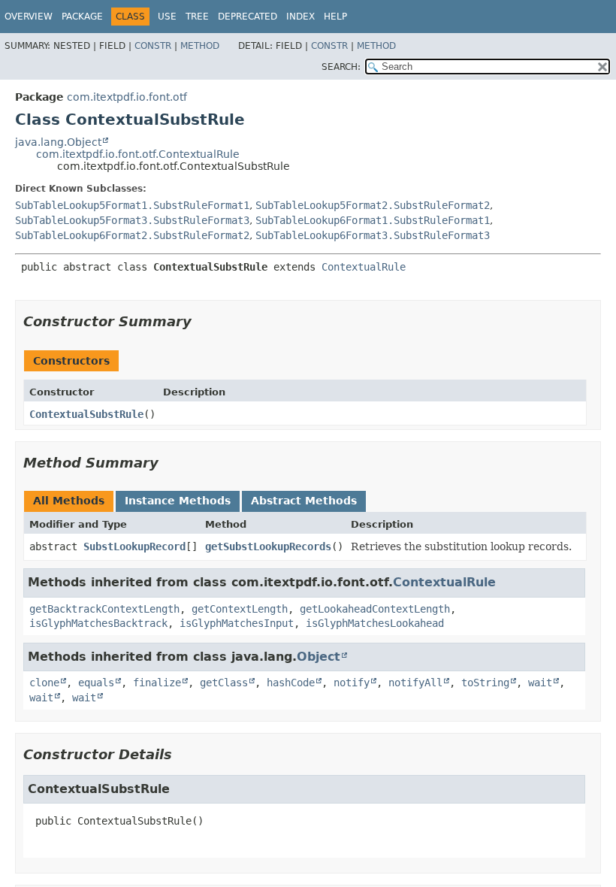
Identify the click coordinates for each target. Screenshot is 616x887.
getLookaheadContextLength (375, 609)
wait (540, 683)
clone (44, 683)
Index (300, 16)
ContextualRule (364, 267)
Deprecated (247, 16)
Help (335, 16)
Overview (29, 16)
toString (485, 683)
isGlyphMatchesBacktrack (98, 623)
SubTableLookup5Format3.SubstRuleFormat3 (132, 220)
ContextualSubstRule (86, 414)
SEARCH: (341, 67)
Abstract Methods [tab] (304, 501)
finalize (157, 683)
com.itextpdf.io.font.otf (127, 97)
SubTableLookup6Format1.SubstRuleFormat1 (372, 220)
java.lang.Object (58, 142)
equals (96, 683)
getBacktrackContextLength (104, 609)
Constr (152, 46)
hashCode (291, 683)
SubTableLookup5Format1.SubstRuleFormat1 (132, 205)
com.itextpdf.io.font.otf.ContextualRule (138, 154)
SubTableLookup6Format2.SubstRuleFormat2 (132, 235)
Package (82, 16)
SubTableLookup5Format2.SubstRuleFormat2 (372, 205)
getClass (224, 683)
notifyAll (415, 683)
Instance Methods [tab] (178, 501)
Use (167, 16)
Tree (197, 16)
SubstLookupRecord (134, 546)
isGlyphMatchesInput (237, 623)
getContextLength (240, 609)
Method (199, 46)
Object (318, 656)
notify (352, 683)
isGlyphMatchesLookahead (375, 623)
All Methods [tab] (68, 501)
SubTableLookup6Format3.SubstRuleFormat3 (372, 235)
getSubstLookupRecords (268, 546)
